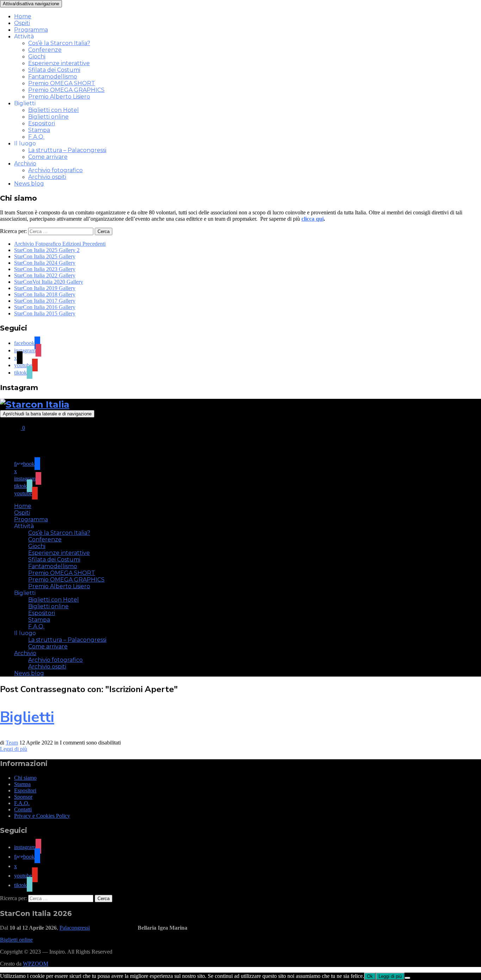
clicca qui (312, 219)
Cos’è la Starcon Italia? (59, 43)
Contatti (23, 809)
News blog (29, 183)
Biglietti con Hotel (53, 110)
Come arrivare (48, 156)
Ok (370, 976)
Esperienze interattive (59, 63)
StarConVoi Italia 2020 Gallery (48, 282)
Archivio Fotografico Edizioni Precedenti (60, 244)
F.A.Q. (36, 136)
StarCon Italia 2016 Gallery (44, 307)
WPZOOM (35, 964)
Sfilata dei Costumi (54, 70)
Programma (31, 29)
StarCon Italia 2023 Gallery (44, 269)
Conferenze (45, 49)
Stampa (39, 130)
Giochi (36, 56)
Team (12, 743)
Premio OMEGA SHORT (61, 83)
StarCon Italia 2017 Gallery (44, 301)
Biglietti (27, 717)
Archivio (25, 163)
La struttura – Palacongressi (67, 150)
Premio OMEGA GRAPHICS (66, 90)
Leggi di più (13, 749)
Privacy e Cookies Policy (42, 816)
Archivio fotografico (55, 170)
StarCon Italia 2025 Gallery (44, 256)
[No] (407, 978)
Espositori (41, 123)
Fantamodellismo (52, 76)
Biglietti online (48, 116)
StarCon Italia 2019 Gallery (44, 288)
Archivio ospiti (47, 177)
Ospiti (22, 23)
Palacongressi (75, 928)
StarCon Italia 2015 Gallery (44, 313)
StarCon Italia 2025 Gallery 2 (47, 250)
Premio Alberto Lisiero (59, 96)
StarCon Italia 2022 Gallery (44, 275)
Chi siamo (25, 778)
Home (22, 16)
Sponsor (23, 797)
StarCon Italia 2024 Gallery (44, 263)
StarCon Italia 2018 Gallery (44, 294)
